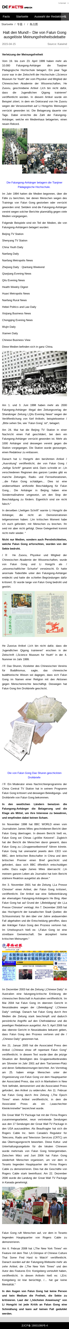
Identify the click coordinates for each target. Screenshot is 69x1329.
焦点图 (34, 24)
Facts (6, 16)
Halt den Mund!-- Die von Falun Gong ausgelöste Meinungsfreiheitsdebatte (34, 34)
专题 (19, 24)
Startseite (22, 16)
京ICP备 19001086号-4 (34, 1325)
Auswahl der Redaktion (49, 16)
